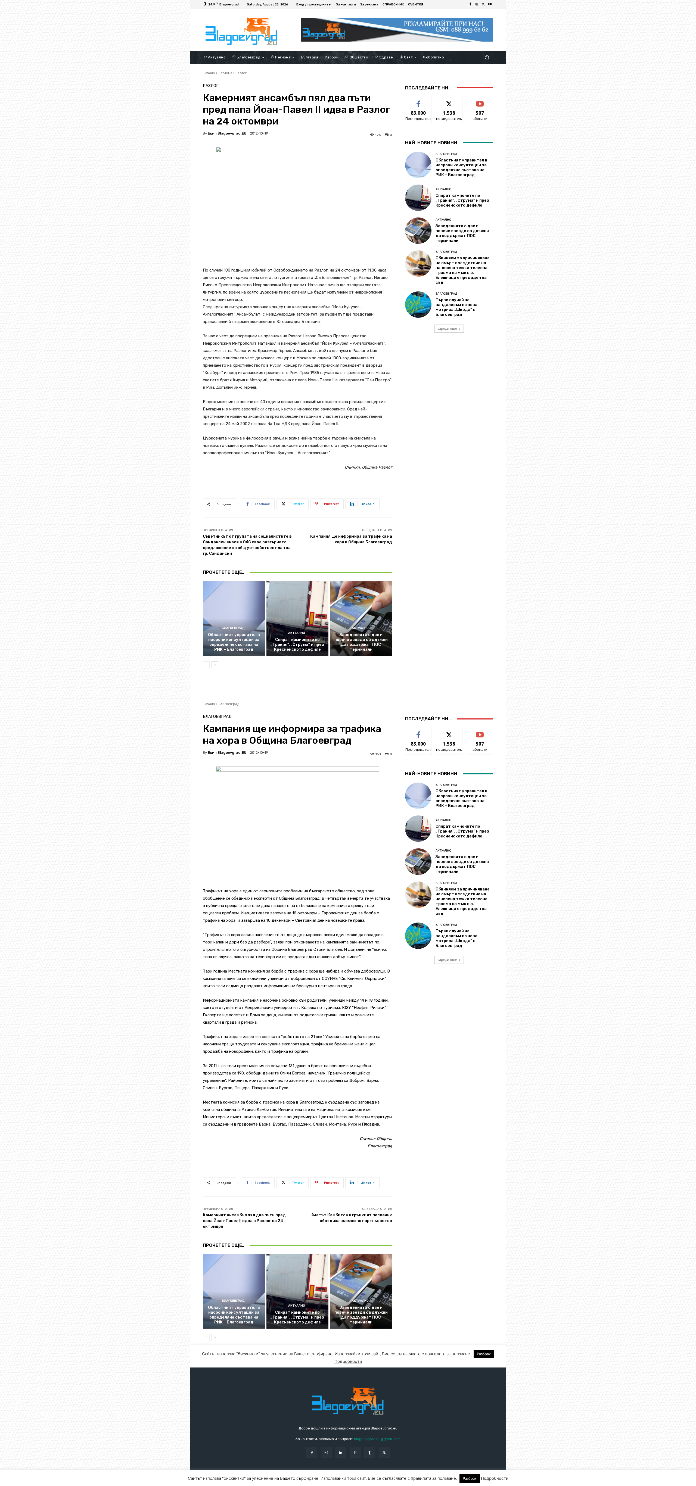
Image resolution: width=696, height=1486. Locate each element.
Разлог (241, 73)
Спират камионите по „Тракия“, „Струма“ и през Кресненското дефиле (297, 644)
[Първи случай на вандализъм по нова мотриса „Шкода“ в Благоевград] (418, 304)
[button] (486, 57)
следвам (449, 101)
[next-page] (215, 664)
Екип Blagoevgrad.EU (227, 133)
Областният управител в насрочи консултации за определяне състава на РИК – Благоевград (234, 642)
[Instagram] (477, 4)
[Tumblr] (369, 1452)
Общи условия (267, 1481)
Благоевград (233, 628)
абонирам (480, 101)
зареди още (447, 328)
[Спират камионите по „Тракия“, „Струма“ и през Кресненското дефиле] (297, 618)
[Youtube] (490, 4)
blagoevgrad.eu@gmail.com (377, 1439)
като (418, 101)
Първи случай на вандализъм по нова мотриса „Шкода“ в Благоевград (456, 307)
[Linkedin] (340, 1452)
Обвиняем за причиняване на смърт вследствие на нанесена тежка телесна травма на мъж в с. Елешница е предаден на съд (463, 270)
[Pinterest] (355, 1452)
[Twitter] (483, 4)
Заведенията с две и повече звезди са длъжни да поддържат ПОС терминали (361, 642)
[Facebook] (470, 4)
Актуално (296, 632)
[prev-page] (206, 664)
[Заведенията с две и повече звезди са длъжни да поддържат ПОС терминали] (361, 618)
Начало (209, 73)
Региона (225, 73)
